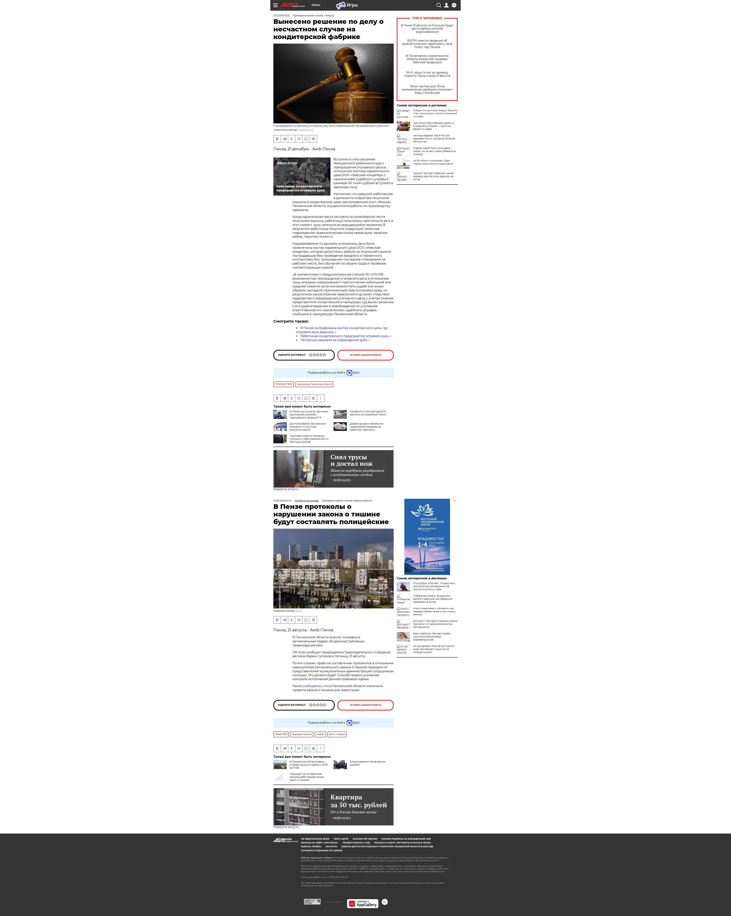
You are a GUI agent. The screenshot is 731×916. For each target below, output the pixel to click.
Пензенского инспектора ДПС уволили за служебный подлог (368, 413)
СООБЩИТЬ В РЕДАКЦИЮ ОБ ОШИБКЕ (321, 850)
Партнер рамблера (334, 902)
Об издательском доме (315, 839)
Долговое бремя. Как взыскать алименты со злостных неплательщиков (308, 426)
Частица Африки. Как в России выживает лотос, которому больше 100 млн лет (434, 138)
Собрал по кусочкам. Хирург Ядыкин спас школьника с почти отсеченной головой (435, 113)
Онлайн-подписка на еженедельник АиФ (406, 839)
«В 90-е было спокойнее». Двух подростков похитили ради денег (433, 162)
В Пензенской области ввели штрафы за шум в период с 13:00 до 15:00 (309, 764)
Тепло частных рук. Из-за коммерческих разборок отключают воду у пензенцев (427, 89)
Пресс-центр (341, 839)
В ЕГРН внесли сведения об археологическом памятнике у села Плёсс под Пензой (427, 44)
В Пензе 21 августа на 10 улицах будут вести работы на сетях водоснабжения (427, 29)
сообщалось (312, 686)
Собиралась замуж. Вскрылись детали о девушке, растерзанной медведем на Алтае (432, 598)
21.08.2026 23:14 (282, 500)
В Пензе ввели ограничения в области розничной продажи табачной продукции (427, 59)
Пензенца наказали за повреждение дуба (333, 340)
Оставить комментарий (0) (365, 355)
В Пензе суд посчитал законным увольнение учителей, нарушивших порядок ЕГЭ (309, 414)
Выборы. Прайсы (311, 846)
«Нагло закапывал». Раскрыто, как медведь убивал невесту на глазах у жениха (434, 611)
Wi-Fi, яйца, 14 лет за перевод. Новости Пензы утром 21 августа (427, 74)
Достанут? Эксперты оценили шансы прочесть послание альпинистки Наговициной (435, 623)
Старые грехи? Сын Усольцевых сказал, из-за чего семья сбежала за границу (434, 151)
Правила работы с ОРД (356, 843)
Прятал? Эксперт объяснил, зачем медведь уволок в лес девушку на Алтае (433, 176)
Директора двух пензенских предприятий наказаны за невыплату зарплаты (366, 426)
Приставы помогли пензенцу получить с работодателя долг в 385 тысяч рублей (309, 438)
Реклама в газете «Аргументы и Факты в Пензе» (402, 843)
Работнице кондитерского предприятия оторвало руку (344, 336)
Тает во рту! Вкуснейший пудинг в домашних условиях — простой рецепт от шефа (433, 125)
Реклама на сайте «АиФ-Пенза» (319, 843)
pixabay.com (306, 129)
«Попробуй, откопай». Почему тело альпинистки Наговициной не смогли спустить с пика (434, 586)
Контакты (331, 846)
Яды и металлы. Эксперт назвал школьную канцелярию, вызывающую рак (432, 636)
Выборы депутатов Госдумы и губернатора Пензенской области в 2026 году (387, 846)
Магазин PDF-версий (365, 839)
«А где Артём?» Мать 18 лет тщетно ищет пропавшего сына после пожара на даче (433, 649)
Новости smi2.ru (286, 489)
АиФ (299, 610)
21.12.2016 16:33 (281, 15)
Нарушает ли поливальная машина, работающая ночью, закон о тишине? (307, 776)
